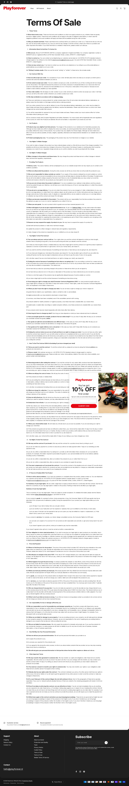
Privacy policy (13, 783)
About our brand (39, 740)
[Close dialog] (126, 374)
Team (35, 745)
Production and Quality (41, 742)
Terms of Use (38, 755)
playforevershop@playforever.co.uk (62, 60)
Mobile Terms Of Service (41, 757)
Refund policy (6, 783)
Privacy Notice (38, 747)
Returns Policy (8, 742)
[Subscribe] (106, 742)
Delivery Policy (58, 97)
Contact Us (7, 745)
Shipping (6, 740)
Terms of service (20, 783)
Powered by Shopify (27, 780)
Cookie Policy (38, 750)
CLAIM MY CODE (83, 406)
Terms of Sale (38, 752)
